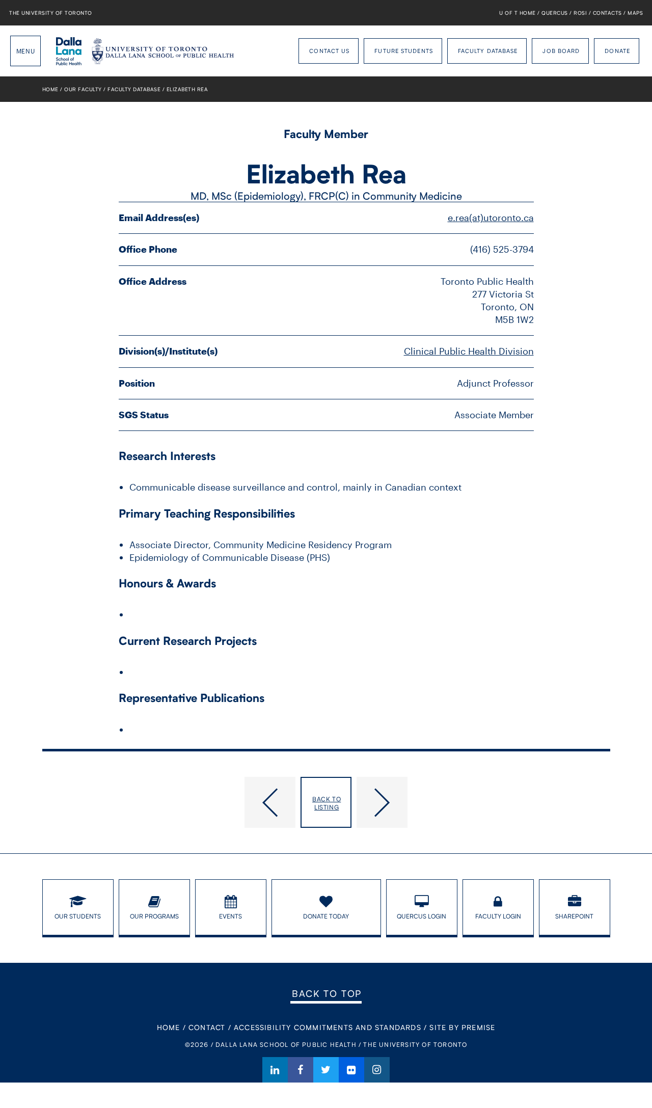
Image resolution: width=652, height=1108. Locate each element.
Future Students (403, 50)
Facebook (300, 1070)
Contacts (607, 13)
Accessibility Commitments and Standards (327, 1027)
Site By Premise (462, 1027)
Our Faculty (83, 89)
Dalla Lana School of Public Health (69, 51)
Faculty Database (488, 50)
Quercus (554, 13)
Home (50, 89)
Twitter (326, 1070)
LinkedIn (275, 1070)
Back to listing (326, 803)
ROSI (580, 13)
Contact (206, 1027)
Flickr (351, 1070)
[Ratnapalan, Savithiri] (169, 802)
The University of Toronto (50, 13)
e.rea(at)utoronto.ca (491, 217)
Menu (25, 50)
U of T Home (517, 13)
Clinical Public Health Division (469, 351)
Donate (617, 50)
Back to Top (327, 993)
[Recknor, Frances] (483, 802)
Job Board (561, 50)
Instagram (377, 1070)
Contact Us (329, 50)
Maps (635, 13)
